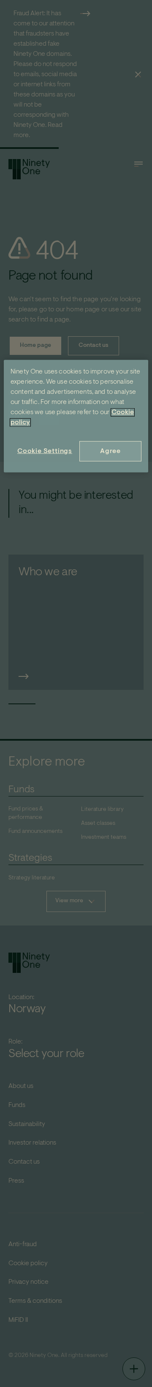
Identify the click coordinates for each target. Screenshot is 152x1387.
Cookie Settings (44, 451)
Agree (110, 451)
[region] (76, 416)
